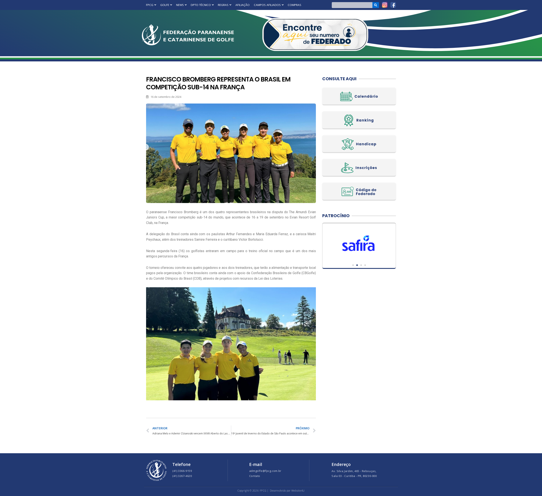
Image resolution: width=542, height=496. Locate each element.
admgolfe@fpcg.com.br (265, 471)
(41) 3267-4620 (182, 476)
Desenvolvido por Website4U (287, 490)
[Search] (375, 5)
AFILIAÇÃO (242, 5)
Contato (254, 476)
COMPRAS (294, 5)
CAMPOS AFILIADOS (267, 5)
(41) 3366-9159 (182, 471)
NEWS (180, 5)
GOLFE (164, 5)
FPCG (149, 5)
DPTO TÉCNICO (201, 5)
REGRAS (223, 5)
